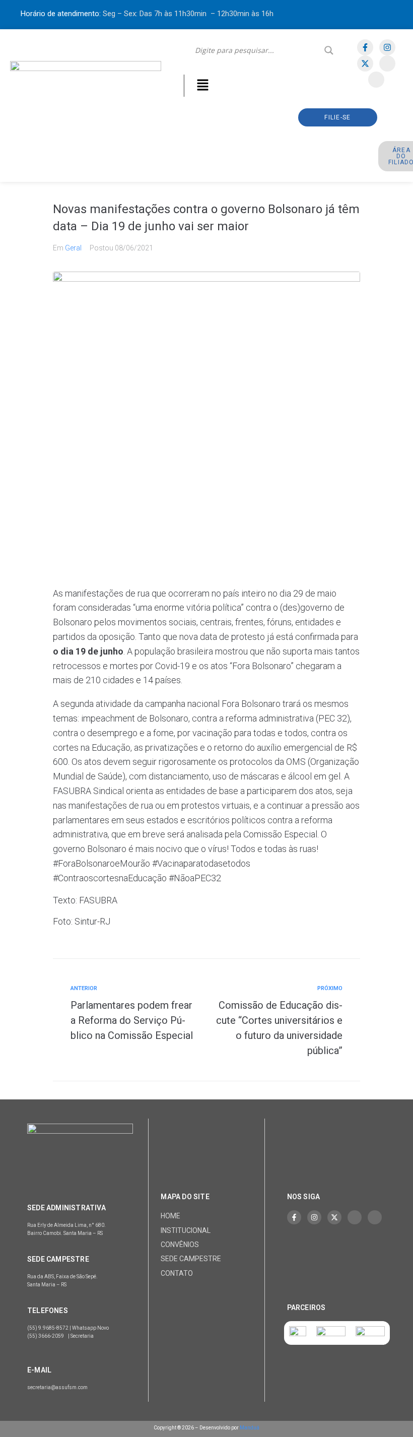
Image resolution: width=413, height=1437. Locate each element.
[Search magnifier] (329, 50)
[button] (203, 86)
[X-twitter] (365, 63)
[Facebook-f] (365, 47)
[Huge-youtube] (376, 80)
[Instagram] (387, 47)
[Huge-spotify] (387, 63)
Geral (73, 248)
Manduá (249, 1427)
